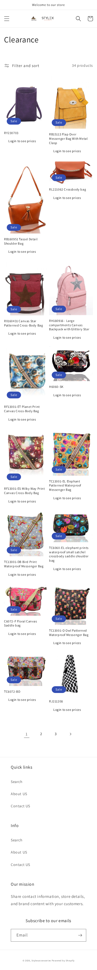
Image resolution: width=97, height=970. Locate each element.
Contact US (20, 806)
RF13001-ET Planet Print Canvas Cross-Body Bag (22, 409)
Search (17, 781)
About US (19, 793)
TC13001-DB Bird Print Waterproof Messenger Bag (23, 564)
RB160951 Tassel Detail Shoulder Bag (20, 241)
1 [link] (27, 733)
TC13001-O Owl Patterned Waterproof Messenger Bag (68, 632)
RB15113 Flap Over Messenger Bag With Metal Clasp (68, 138)
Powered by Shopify (63, 960)
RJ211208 (56, 701)
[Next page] (70, 734)
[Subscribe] (80, 935)
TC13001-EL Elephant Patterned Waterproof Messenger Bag (65, 485)
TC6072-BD (12, 691)
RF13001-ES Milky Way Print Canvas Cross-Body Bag (24, 490)
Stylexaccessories (41, 960)
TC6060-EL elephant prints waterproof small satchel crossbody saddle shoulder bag (69, 554)
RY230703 (11, 133)
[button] (7, 19)
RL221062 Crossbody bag (67, 189)
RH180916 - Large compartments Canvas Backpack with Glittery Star (69, 325)
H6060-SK (56, 387)
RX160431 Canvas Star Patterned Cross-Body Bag (23, 323)
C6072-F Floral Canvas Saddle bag (20, 623)
